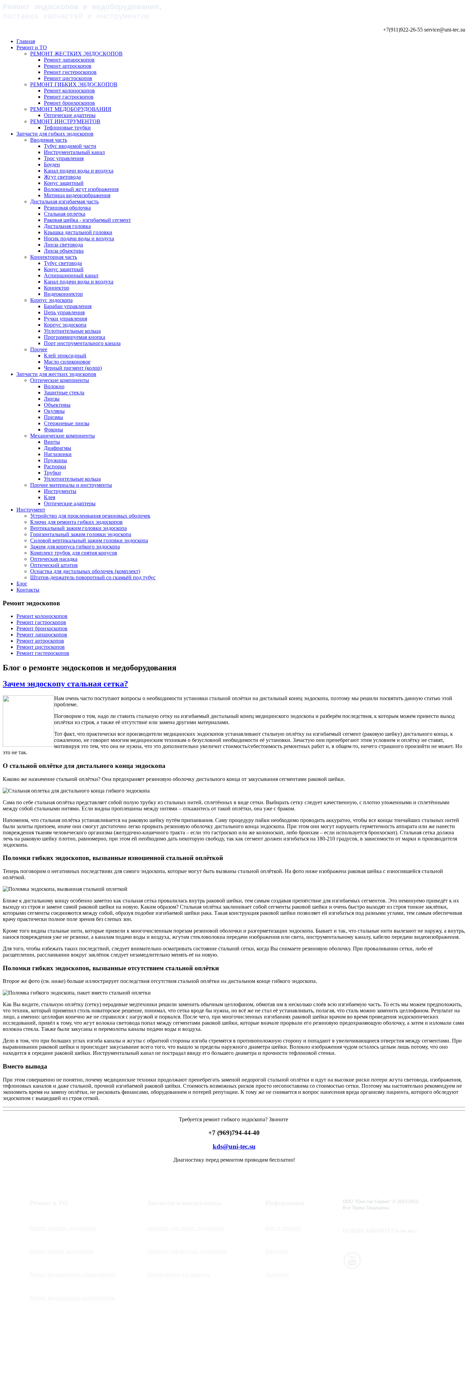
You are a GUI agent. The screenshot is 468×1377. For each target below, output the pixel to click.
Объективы (57, 405)
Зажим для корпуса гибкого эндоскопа (75, 546)
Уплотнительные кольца (72, 331)
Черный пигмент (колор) (73, 368)
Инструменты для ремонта (178, 1274)
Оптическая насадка (53, 559)
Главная (25, 41)
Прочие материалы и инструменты (71, 485)
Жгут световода (62, 177)
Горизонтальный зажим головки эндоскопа (80, 534)
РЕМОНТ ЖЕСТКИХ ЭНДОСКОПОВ (76, 53)
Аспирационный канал (71, 275)
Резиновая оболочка (67, 208)
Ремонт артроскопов (67, 66)
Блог (21, 583)
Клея (49, 497)
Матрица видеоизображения (77, 195)
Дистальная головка (67, 226)
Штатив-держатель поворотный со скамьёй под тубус (93, 577)
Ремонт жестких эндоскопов (62, 1228)
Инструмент (30, 510)
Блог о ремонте (283, 1228)
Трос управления (64, 158)
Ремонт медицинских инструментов (71, 1298)
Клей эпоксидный (65, 355)
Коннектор (56, 288)
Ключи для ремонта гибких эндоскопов (76, 522)
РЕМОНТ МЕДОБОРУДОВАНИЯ (70, 109)
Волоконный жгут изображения (81, 189)
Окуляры (54, 411)
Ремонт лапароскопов (69, 60)
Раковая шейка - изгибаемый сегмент (87, 220)
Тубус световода (63, 263)
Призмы (53, 417)
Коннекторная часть (53, 257)
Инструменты (60, 491)
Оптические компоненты (59, 380)
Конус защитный (64, 183)
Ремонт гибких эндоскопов (61, 1251)
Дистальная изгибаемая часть (64, 201)
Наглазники (58, 454)
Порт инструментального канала (82, 343)
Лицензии (277, 1274)
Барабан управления (67, 306)
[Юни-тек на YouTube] (352, 1267)
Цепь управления (64, 312)
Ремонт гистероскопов (70, 72)
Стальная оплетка (64, 214)
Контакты (27, 590)
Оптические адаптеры (70, 115)
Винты (52, 442)
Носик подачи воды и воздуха (79, 238)
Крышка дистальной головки (78, 232)
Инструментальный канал (74, 152)
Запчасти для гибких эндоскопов (55, 134)
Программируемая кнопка (74, 337)
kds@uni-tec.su (234, 1146)
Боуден (52, 164)
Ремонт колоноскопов (69, 90)
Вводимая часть (48, 140)
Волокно (54, 386)
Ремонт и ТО (31, 47)
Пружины (55, 460)
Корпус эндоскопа (51, 300)
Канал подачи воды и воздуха (78, 171)
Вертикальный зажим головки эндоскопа (78, 528)
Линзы (52, 399)
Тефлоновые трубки (67, 127)
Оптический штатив (54, 565)
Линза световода (63, 245)
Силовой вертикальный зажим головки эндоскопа (89, 540)
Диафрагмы (57, 448)
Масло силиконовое (67, 362)
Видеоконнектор (63, 294)
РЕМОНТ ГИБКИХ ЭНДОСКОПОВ (74, 84)
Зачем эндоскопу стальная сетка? (65, 683)
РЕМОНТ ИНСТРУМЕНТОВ (65, 121)
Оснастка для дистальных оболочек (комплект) (85, 571)
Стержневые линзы (66, 423)
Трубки (52, 473)
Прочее (38, 349)
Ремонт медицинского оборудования (72, 1274)
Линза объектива (64, 251)
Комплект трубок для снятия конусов (73, 553)
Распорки (55, 466)
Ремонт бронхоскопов (69, 103)
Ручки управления (65, 318)
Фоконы (53, 429)
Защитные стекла (64, 392)
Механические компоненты (62, 436)
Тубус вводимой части (70, 146)
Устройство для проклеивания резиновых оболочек (90, 516)
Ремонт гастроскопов (69, 97)
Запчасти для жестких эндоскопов (56, 374)
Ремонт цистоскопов (68, 78)
